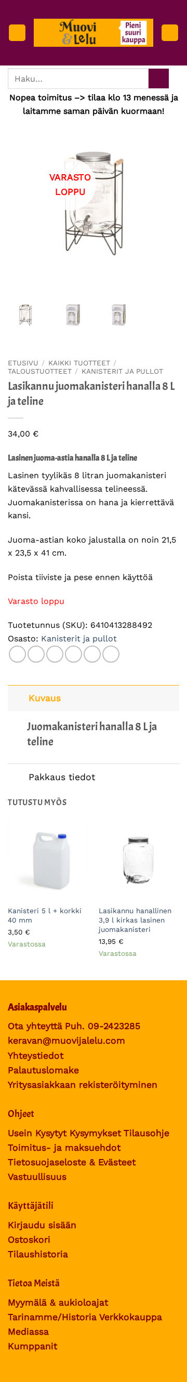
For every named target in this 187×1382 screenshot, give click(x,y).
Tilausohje (146, 1133)
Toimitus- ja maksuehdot (64, 1147)
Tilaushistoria (38, 1254)
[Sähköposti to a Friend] (73, 654)
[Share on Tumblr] (110, 654)
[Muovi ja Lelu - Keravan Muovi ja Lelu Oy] (93, 33)
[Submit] (159, 79)
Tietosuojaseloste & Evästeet (72, 1162)
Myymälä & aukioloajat (58, 1302)
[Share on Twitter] (54, 654)
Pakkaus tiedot (62, 777)
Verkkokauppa (130, 1317)
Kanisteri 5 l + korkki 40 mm (45, 915)
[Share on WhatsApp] (17, 654)
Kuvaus (45, 698)
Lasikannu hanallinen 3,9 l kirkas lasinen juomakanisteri (135, 919)
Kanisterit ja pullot (122, 371)
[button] (17, 33)
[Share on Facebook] (36, 654)
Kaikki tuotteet (79, 363)
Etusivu (23, 363)
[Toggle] (18, 698)
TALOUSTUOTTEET (40, 371)
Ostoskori (29, 1239)
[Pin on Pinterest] (92, 654)
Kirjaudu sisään (42, 1225)
